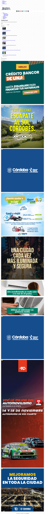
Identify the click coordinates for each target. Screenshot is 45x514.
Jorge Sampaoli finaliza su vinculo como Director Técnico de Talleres (9, 35)
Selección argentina (5, 17)
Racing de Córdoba (6, 15)
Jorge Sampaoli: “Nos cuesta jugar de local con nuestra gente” (8, 40)
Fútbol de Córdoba (5, 13)
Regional (4, 18)
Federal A (3, 2)
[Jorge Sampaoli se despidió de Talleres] (4, 29)
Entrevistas (4, 16)
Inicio (3, 12)
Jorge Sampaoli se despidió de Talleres (6, 30)
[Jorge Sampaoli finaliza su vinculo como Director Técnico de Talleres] (4, 34)
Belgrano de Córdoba (6, 14)
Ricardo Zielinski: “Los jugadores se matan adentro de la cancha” (9, 45)
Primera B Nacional (4, 1)
